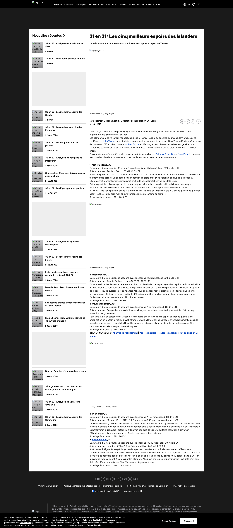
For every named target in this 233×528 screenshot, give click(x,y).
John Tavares (109, 141)
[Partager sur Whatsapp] (182, 121)
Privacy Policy (82, 520)
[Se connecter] (193, 4)
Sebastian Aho (99, 439)
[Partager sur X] (188, 121)
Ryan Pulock (184, 154)
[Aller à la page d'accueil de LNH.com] (42, 4)
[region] (116, 520)
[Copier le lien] (198, 121)
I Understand (188, 521)
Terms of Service (94, 525)
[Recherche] (199, 4)
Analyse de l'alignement (125, 332)
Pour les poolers (147, 332)
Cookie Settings (26, 523)
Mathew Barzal (131, 144)
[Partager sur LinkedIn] (193, 121)
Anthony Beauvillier (165, 154)
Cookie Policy (99, 520)
